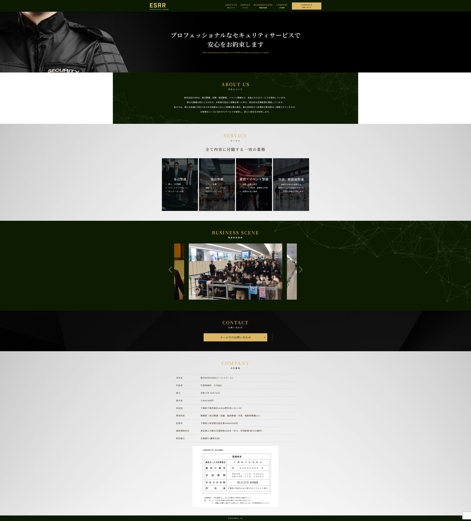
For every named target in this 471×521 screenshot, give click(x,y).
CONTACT (306, 5)
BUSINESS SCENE (263, 4)
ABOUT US (231, 4)
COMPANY (282, 4)
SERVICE (245, 4)
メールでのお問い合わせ (235, 337)
